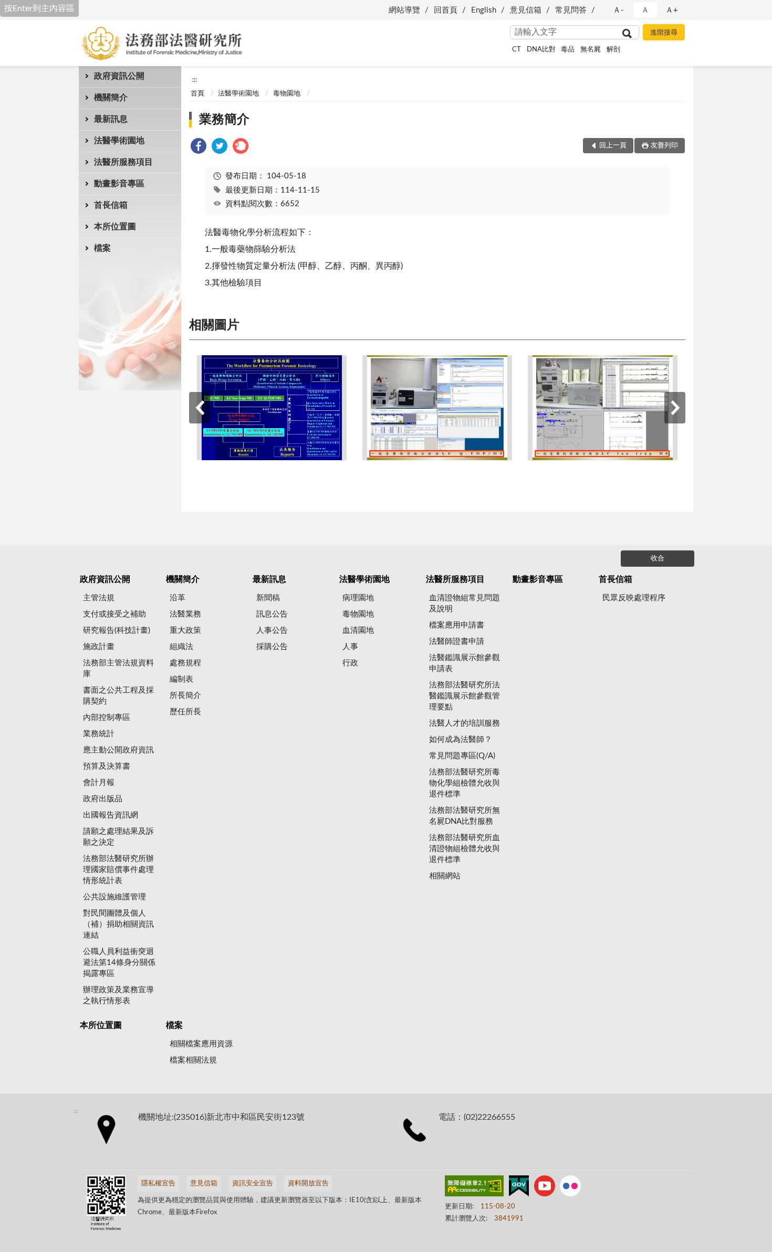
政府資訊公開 (119, 76)
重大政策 (185, 630)
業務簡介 (224, 119)
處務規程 (185, 663)
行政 (350, 663)
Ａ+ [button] (671, 10)
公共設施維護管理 (114, 897)
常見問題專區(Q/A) (462, 756)
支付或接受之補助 (114, 614)
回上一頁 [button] (613, 145)
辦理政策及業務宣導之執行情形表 (118, 995)
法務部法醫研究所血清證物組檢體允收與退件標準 (464, 849)
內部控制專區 (106, 718)
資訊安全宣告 (252, 1183)
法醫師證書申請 (456, 641)
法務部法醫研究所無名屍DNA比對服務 (464, 816)
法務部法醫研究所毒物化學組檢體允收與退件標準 (464, 783)
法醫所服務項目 (123, 162)
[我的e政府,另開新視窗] (519, 1188)
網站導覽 (404, 10)
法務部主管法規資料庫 (118, 668)
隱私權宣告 (158, 1183)
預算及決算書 (106, 766)
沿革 (177, 598)
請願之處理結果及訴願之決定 (118, 836)
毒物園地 (286, 93)
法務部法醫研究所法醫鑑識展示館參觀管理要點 (464, 696)
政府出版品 (102, 799)
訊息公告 (272, 614)
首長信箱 (111, 205)
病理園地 (358, 598)
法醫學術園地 (119, 140)
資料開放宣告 (308, 1183)
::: (194, 80)
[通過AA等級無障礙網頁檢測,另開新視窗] (474, 1188)
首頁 (197, 93)
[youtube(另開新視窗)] (544, 1188)
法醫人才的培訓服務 (464, 723)
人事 (350, 647)
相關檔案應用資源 (201, 1044)
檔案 (102, 248)
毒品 (568, 49)
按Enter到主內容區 (39, 8)
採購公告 (272, 647)
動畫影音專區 (119, 183)
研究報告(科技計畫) (116, 630)
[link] (198, 147)
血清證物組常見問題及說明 (464, 603)
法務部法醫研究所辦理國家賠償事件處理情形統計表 (118, 870)
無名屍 (590, 49)
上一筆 (199, 407)
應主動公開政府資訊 (118, 750)
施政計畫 (98, 647)
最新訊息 (111, 119)
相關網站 (445, 876)
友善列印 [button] (664, 145)
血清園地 (358, 630)
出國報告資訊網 (110, 815)
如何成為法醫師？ (460, 740)
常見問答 (571, 10)
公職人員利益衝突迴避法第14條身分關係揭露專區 (119, 963)
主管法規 (98, 598)
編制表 (181, 679)
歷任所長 (185, 712)
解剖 (613, 49)
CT (516, 49)
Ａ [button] (645, 10)
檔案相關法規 (193, 1060)
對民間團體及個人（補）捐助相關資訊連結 (118, 924)
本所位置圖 (115, 226)
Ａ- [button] (618, 10)
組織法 (181, 647)
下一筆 (674, 407)
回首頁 (445, 10)
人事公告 (272, 630)
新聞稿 (268, 598)
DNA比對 (541, 49)
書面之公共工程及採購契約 (118, 695)
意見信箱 (525, 10)
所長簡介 (185, 695)
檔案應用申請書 (456, 625)
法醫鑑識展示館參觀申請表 (464, 663)
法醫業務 (185, 614)
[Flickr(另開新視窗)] (570, 1188)
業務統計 (98, 734)
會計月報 (98, 783)
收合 (657, 558)
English (483, 10)
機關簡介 (111, 97)
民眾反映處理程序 (633, 598)
